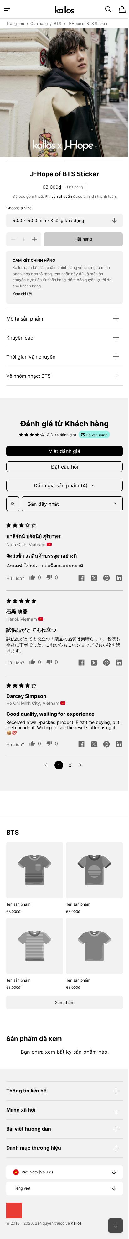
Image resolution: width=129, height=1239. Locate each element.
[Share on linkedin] (114, 578)
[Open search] (12, 503)
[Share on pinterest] (102, 579)
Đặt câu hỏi (62, 467)
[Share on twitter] (89, 578)
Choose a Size (19, 208)
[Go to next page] (80, 765)
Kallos (76, 1223)
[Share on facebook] (76, 578)
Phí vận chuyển (56, 196)
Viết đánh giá (62, 451)
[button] (7, 9)
